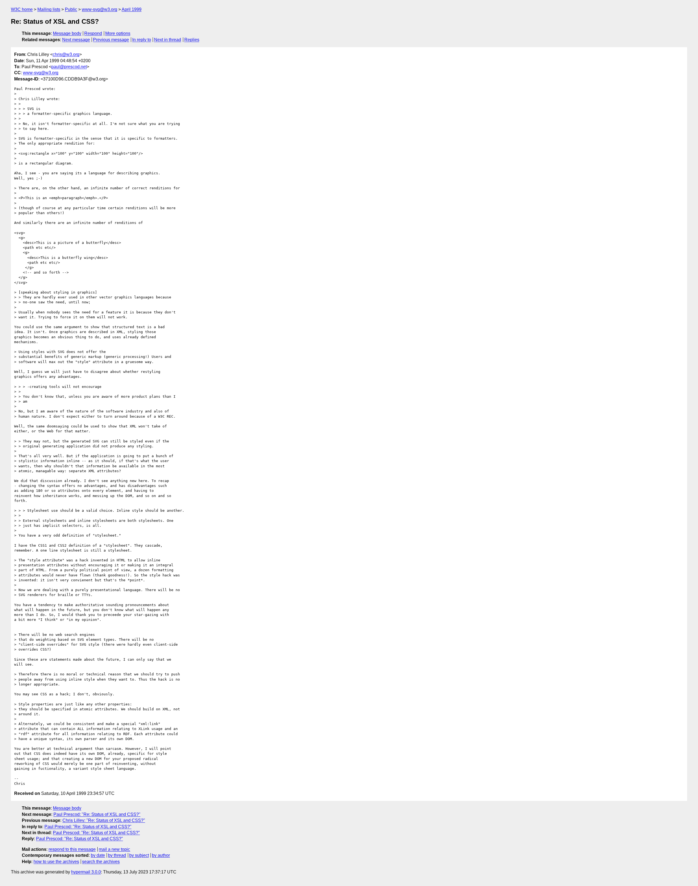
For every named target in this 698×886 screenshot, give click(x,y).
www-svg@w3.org (99, 9)
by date (98, 855)
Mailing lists (48, 9)
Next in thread (167, 39)
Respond (93, 33)
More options (117, 33)
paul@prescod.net (69, 66)
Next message (76, 39)
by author (161, 855)
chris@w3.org (66, 54)
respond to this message (72, 849)
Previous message (111, 39)
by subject (139, 855)
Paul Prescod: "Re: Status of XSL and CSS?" (96, 814)
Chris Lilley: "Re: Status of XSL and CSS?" (103, 820)
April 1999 (132, 9)
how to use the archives (56, 861)
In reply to (141, 39)
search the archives (101, 861)
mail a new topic (114, 849)
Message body (67, 33)
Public (71, 9)
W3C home (22, 9)
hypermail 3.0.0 (86, 872)
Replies (191, 39)
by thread (117, 855)
